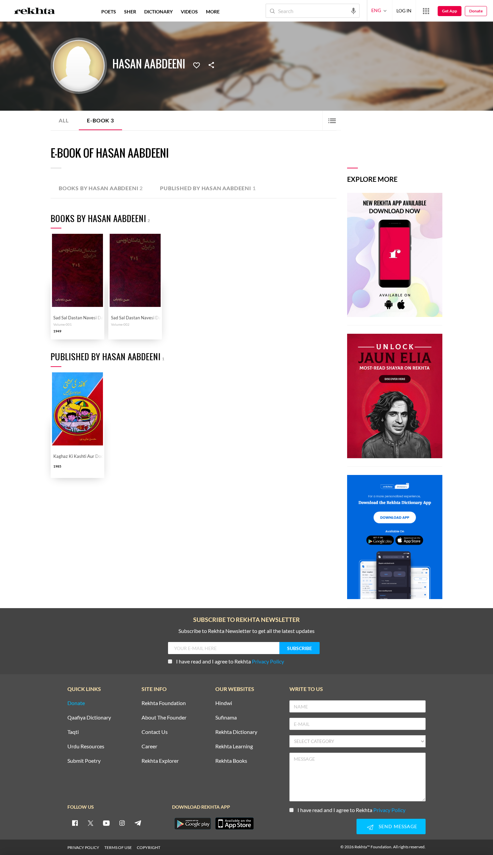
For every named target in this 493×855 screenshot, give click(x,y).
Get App (449, 10)
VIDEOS (189, 11)
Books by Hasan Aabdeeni (101, 188)
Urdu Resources (85, 746)
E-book (100, 120)
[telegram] (137, 822)
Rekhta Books (231, 761)
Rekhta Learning (234, 746)
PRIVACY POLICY (83, 847)
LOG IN (404, 10)
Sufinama (226, 717)
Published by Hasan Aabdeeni (208, 188)
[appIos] (234, 823)
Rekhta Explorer (160, 761)
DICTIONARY (158, 11)
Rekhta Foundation (164, 703)
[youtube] (106, 822)
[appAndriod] (192, 823)
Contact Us (155, 732)
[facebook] (74, 822)
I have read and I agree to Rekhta (230, 661)
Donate (476, 10)
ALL (63, 120)
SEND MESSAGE (398, 826)
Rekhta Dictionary (236, 732)
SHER (130, 11)
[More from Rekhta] (426, 11)
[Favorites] (196, 65)
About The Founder (164, 717)
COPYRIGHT (148, 847)
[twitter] (90, 822)
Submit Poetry (84, 761)
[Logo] (34, 11)
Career (149, 746)
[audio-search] (353, 10)
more (213, 11)
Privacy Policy (268, 661)
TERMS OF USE (118, 847)
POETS (108, 11)
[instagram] (122, 822)
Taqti (73, 732)
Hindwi (223, 703)
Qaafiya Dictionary (89, 717)
